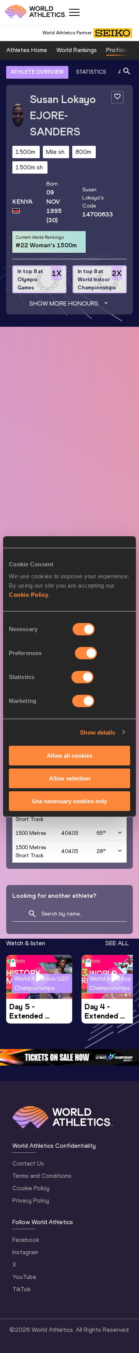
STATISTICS (91, 72)
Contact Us (28, 1163)
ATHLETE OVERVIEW (37, 72)
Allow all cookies (69, 755)
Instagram (25, 1252)
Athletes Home (26, 50)
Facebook (25, 1239)
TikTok (21, 1289)
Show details (97, 732)
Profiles (116, 50)
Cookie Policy (29, 594)
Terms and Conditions (41, 1175)
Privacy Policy (30, 1200)
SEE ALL (117, 943)
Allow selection (69, 778)
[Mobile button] (74, 12)
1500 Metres (30, 833)
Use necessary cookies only (69, 800)
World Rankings (76, 50)
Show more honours (63, 303)
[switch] (86, 653)
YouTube (24, 1276)
